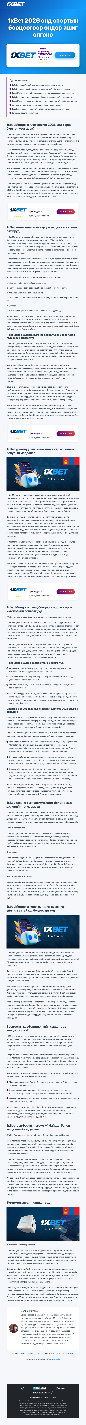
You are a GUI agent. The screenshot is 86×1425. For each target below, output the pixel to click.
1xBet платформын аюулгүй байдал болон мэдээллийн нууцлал (41, 109)
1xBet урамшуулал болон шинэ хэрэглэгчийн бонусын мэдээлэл (41, 89)
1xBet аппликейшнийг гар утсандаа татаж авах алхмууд (37, 85)
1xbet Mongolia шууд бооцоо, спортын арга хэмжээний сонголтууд (43, 93)
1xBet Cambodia (35, 1353)
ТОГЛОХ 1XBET (65, 212)
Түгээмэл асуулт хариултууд (25, 113)
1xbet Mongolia (53, 1359)
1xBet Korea (69, 1353)
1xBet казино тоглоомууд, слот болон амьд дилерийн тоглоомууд (42, 97)
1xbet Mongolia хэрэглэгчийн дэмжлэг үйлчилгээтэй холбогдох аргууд (44, 101)
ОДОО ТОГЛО (65, 55)
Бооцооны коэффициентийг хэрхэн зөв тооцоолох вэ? (37, 105)
